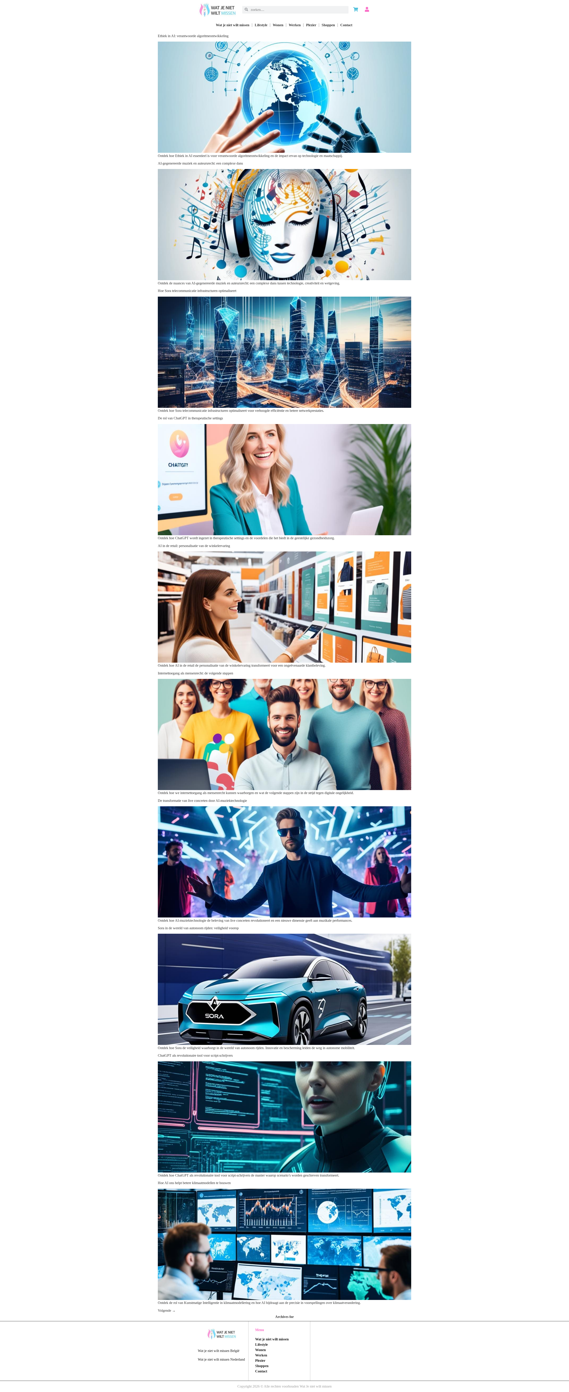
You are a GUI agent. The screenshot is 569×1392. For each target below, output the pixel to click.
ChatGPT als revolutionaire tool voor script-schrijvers (195, 1055)
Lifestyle (261, 25)
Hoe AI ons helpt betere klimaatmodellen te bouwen (194, 1183)
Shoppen (328, 25)
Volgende (167, 1310)
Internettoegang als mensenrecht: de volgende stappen (195, 673)
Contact (346, 25)
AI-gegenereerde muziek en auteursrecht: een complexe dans (200, 163)
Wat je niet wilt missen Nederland (221, 1359)
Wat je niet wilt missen (232, 25)
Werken (295, 25)
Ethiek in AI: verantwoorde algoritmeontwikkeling (193, 36)
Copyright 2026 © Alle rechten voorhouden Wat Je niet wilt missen (284, 1386)
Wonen (278, 25)
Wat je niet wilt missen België (218, 1351)
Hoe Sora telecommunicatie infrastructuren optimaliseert (197, 291)
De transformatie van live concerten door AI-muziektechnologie (202, 801)
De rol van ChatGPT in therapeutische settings (190, 418)
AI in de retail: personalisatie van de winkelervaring (194, 546)
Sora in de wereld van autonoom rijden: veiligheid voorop (198, 928)
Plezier (311, 25)
